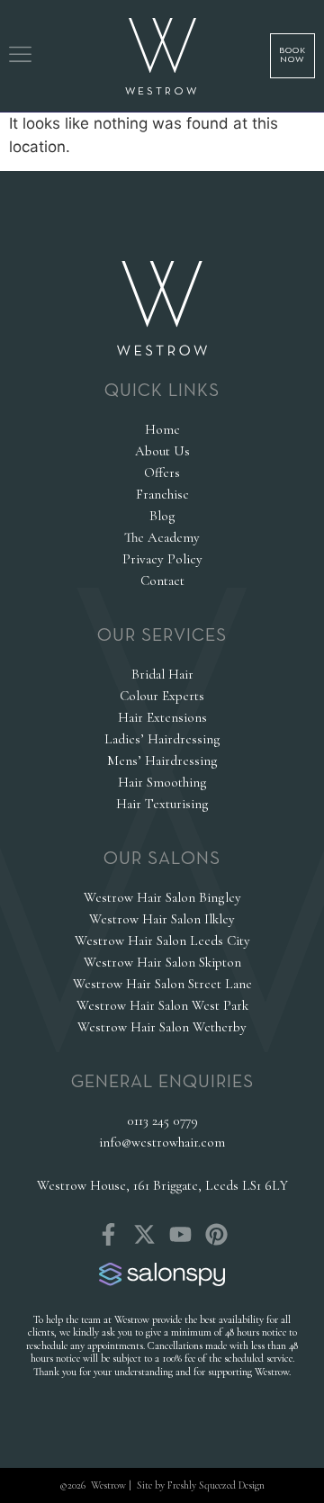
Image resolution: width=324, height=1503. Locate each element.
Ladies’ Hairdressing (162, 739)
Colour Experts (162, 696)
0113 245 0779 (162, 1120)
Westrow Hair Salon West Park (162, 1005)
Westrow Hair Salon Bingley (162, 897)
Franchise (162, 494)
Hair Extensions (162, 717)
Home (162, 429)
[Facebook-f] (108, 1234)
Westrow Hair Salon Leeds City (162, 940)
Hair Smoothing (162, 782)
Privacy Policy (162, 559)
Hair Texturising (162, 804)
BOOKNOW (292, 55)
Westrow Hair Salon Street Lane (162, 984)
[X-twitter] (144, 1234)
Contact (162, 580)
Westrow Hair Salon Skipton (162, 962)
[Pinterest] (216, 1234)
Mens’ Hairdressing (162, 760)
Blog (162, 516)
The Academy (162, 537)
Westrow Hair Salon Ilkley (162, 919)
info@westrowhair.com (162, 1142)
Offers (162, 472)
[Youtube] (180, 1234)
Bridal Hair (162, 674)
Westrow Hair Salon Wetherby (162, 1027)
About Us (162, 451)
